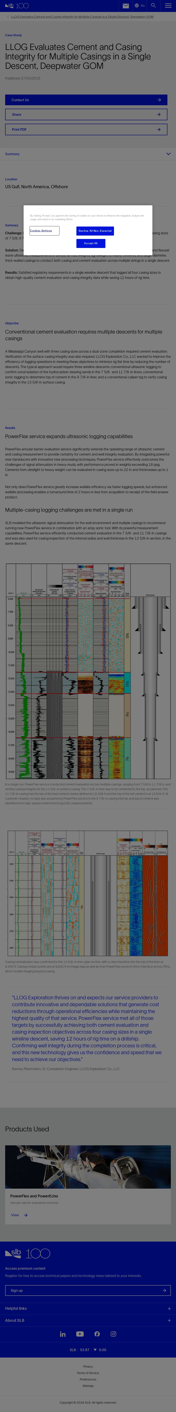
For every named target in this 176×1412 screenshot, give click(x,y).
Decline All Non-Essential (95, 231)
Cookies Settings (41, 230)
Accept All (91, 243)
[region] (88, 230)
